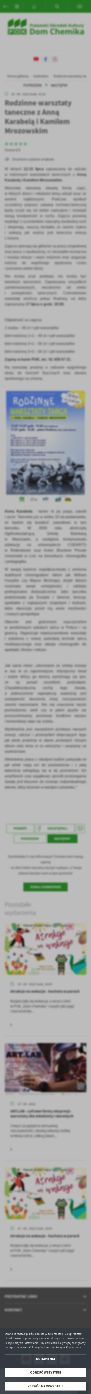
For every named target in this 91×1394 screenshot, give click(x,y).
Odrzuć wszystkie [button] (45, 1372)
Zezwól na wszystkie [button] (45, 1386)
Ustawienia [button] (45, 1359)
